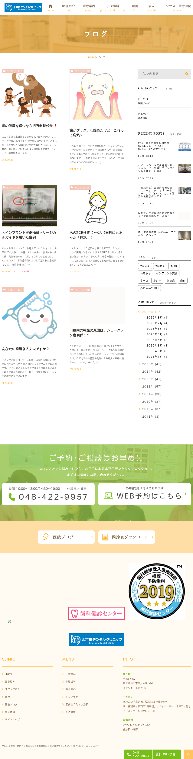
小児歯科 (70, 681)
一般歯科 (70, 674)
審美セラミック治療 (76, 704)
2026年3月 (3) (157, 345)
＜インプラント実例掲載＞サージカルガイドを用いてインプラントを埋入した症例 (156, 168)
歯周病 (171, 280)
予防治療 (70, 712)
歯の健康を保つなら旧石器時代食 (27, 126)
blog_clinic (14, 71)
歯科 (182, 280)
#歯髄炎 (160, 266)
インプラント (73, 697)
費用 (7, 697)
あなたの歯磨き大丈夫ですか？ (25, 349)
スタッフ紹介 (12, 689)
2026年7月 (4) (157, 323)
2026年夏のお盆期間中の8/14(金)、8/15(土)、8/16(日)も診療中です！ (153, 146)
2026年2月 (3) (157, 351)
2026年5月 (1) (157, 334)
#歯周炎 (145, 266)
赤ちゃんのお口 (149, 288)
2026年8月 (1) (157, 317)
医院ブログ (11, 704)
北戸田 (157, 280)
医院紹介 (10, 681)
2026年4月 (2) (157, 340)
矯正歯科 (70, 689)
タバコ (144, 280)
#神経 (173, 266)
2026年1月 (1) (157, 356)
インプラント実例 (21, 271)
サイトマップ (12, 719)
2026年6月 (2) (157, 328)
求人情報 (10, 712)
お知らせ (145, 273)
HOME (92, 57)
